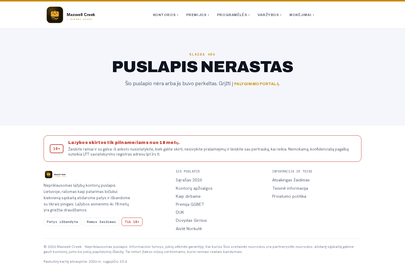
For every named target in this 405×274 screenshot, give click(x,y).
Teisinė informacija (290, 188)
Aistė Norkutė (189, 228)
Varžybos (270, 15)
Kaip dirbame (188, 196)
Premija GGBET (190, 204)
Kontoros (165, 15)
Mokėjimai (301, 15)
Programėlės (233, 15)
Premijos (197, 15)
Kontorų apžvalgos (194, 188)
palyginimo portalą (256, 84)
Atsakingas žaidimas (291, 180)
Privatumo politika (289, 196)
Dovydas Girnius (191, 220)
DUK (180, 212)
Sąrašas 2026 (189, 180)
